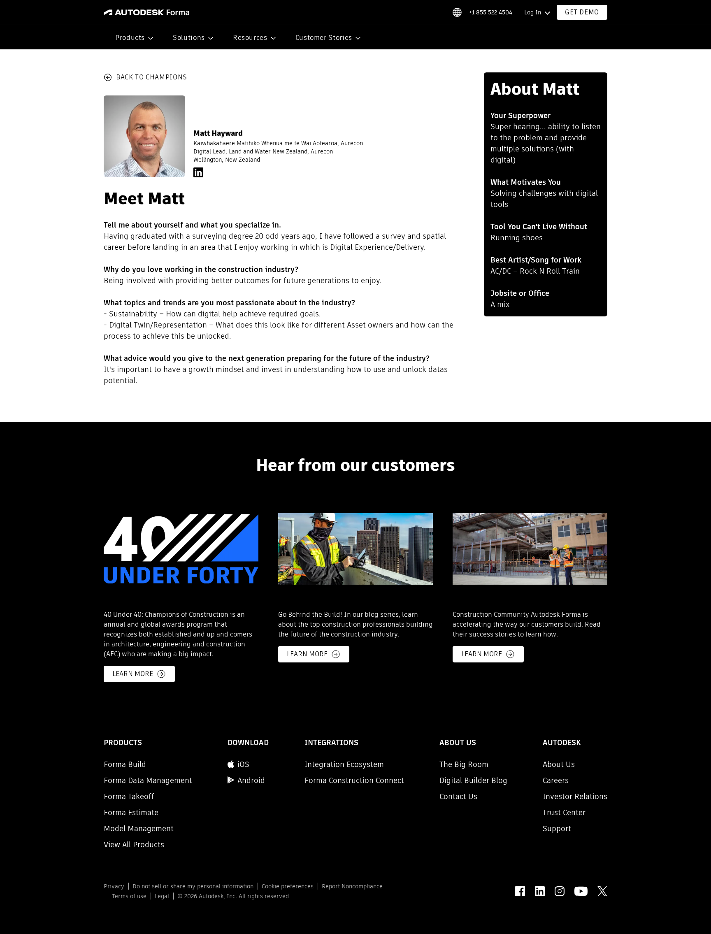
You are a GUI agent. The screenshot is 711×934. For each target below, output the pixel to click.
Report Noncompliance (352, 886)
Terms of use (129, 896)
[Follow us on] (520, 891)
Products (130, 37)
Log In (532, 12)
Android (251, 780)
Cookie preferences (288, 886)
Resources (250, 37)
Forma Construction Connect (354, 780)
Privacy (114, 886)
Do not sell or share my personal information (192, 886)
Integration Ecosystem (344, 764)
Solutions (189, 37)
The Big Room (463, 764)
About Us (559, 764)
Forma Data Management (148, 780)
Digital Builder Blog (473, 780)
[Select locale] (456, 12)
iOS (243, 764)
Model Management (139, 828)
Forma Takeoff (129, 796)
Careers (556, 780)
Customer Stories (323, 37)
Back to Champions (151, 77)
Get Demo (582, 12)
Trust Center (564, 812)
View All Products (134, 844)
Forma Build (125, 764)
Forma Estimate (131, 812)
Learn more (132, 673)
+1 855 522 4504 (490, 12)
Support (557, 828)
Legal (162, 896)
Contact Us (458, 796)
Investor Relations (575, 796)
